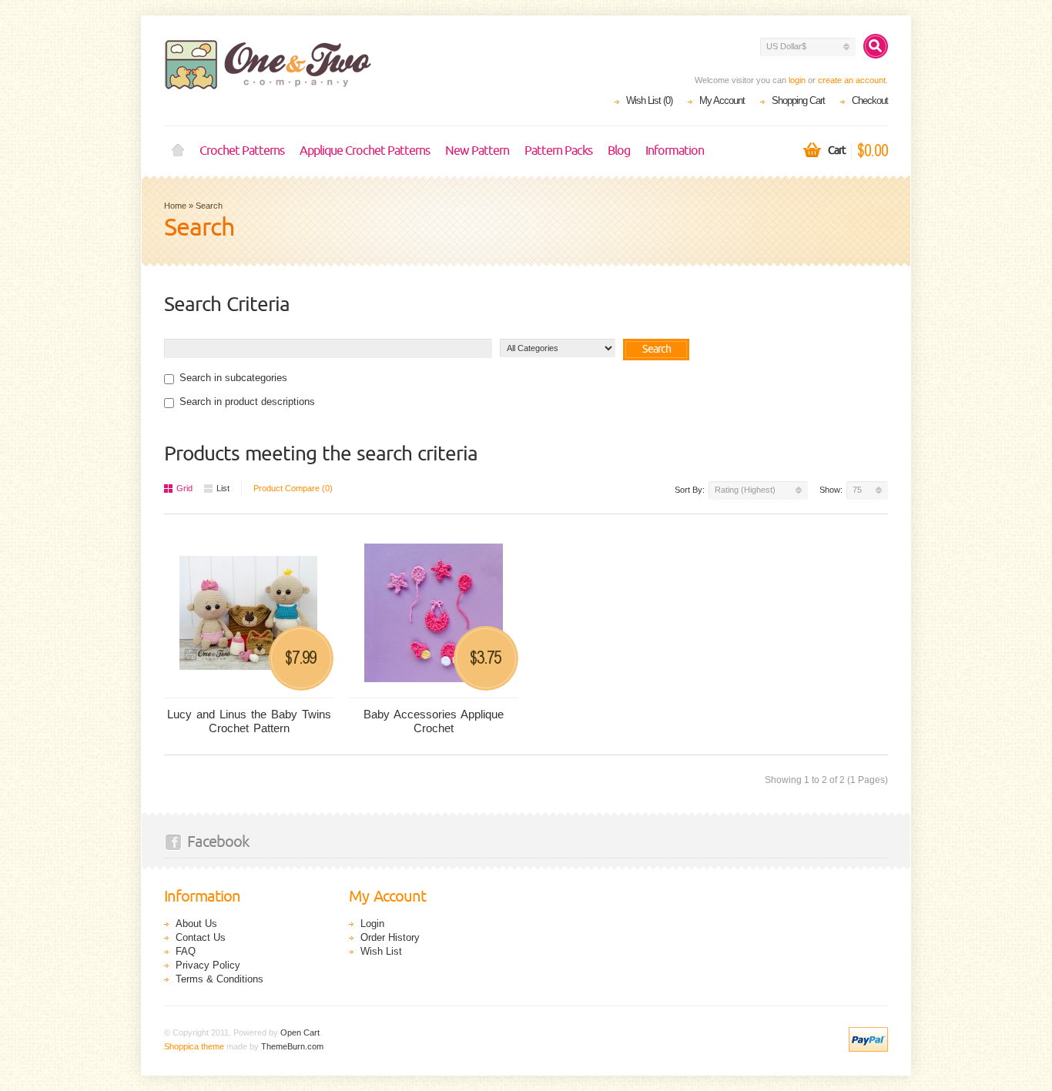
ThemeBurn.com (292, 1046)
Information (674, 151)
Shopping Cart (798, 100)
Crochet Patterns (241, 151)
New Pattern (477, 151)
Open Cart (300, 1032)
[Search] (875, 46)
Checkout (870, 100)
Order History (390, 937)
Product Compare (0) (293, 488)
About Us (196, 923)
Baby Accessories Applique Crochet (434, 721)
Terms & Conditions (219, 979)
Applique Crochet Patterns (365, 151)
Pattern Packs (558, 151)
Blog (619, 151)
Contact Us (201, 937)
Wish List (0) (649, 100)
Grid (184, 488)
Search (209, 205)
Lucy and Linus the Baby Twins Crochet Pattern (249, 721)
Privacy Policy (208, 965)
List (222, 488)
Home (178, 151)
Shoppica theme (194, 1046)
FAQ (186, 951)
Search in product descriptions (247, 401)
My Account (722, 100)
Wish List (381, 951)
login (797, 80)
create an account (852, 80)
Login (372, 923)
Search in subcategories (233, 377)
